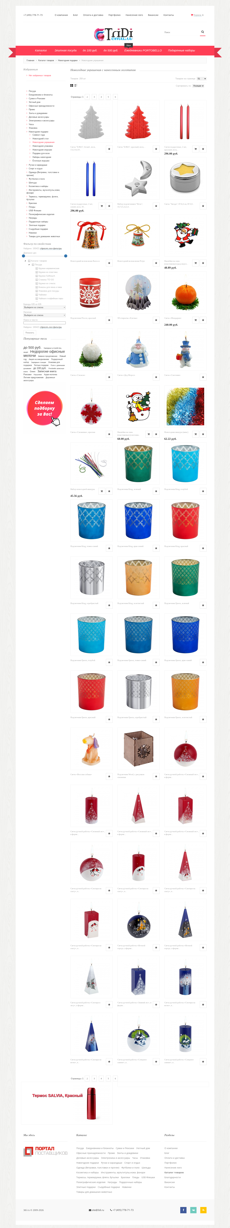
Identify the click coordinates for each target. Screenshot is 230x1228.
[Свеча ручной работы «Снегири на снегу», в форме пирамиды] (185, 863)
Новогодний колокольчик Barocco (85, 261)
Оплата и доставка (93, 15)
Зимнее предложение (47, 356)
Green (32, 371)
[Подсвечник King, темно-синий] (91, 520)
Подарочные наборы (38, 221)
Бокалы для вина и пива (50, 287)
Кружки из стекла (47, 283)
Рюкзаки (27, 374)
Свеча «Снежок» (77, 375)
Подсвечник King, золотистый (130, 603)
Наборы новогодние (42, 157)
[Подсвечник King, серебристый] (91, 577)
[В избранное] (109, 149)
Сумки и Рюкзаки (37, 98)
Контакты (169, 15)
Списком (76, 85)
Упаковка (33, 128)
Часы (31, 124)
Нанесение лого (134, 15)
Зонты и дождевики (38, 113)
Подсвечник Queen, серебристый (131, 717)
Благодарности (172, 1177)
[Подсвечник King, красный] (185, 520)
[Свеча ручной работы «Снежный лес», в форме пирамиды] (138, 806)
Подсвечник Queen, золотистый (178, 717)
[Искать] (202, 32)
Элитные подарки (37, 225)
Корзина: (198, 15)
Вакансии (153, 15)
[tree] (44, 280)
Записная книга (47, 371)
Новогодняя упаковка (43, 146)
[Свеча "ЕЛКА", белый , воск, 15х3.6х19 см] (91, 121)
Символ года (39, 135)
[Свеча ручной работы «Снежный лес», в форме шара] (185, 749)
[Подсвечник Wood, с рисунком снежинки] (138, 749)
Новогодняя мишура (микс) (176, 432)
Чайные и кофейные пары (51, 298)
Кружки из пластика (48, 272)
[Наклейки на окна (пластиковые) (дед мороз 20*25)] (185, 235)
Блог (75, 15)
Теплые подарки (41, 365)
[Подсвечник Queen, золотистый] (185, 692)
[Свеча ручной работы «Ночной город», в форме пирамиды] (185, 920)
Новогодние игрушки (42, 150)
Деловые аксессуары (39, 117)
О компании (61, 15)
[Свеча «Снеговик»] (185, 349)
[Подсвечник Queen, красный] (91, 692)
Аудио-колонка (50, 374)
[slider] (23, 255)
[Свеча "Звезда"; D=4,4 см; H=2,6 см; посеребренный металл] (185, 178)
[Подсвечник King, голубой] (185, 463)
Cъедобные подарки (38, 229)
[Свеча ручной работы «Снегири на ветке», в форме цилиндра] (185, 977)
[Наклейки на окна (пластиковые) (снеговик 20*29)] (138, 406)
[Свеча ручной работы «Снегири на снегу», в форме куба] (91, 920)
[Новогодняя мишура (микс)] (185, 406)
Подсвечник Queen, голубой (82, 660)
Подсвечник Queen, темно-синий (131, 660)
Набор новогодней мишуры (82, 489)
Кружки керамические (49, 268)
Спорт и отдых (36, 168)
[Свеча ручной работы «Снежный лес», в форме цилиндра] (91, 806)
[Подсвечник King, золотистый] (138, 577)
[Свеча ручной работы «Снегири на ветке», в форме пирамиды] (91, 1034)
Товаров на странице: (185, 78)
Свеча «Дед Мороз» (126, 375)
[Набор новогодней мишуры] (91, 463)
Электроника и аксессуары (41, 120)
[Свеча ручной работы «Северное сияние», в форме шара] (138, 1034)
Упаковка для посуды (49, 291)
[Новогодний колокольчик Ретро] (138, 235)
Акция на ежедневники (39, 359)
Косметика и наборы (38, 186)
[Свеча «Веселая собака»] (91, 749)
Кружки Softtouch (47, 276)
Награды (33, 218)
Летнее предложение (33, 377)
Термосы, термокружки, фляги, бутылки (97, 1177)
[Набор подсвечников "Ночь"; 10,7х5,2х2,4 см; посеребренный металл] (138, 178)
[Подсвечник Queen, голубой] (91, 635)
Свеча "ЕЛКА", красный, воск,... (131, 147)
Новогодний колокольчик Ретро (131, 261)
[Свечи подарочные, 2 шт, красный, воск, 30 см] (185, 121)
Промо (32, 109)
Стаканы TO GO (46, 279)
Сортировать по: (183, 86)
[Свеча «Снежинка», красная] (91, 406)
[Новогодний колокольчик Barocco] (91, 235)
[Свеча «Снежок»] (91, 349)
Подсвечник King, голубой (176, 489)
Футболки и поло (37, 179)
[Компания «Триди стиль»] (115, 34)
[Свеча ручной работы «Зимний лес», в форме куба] (138, 977)
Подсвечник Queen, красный (82, 717)
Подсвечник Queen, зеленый (176, 603)
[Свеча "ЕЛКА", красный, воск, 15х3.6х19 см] (138, 121)
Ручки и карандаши (38, 165)
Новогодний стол (41, 138)
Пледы (32, 207)
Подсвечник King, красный (176, 546)
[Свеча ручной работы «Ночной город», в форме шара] (138, 920)
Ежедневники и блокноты (41, 95)
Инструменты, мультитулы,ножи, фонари (123, 1172)
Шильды (33, 182)
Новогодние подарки (67, 60)
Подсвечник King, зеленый (129, 489)
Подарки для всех (41, 153)
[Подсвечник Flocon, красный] (89, 292)
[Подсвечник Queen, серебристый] (138, 692)
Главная (30, 60)
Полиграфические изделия (41, 214)
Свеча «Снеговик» (172, 375)
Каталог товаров (46, 60)
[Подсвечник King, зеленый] (138, 463)
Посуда (32, 91)
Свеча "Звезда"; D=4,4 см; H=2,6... (179, 204)
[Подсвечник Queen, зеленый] (185, 577)
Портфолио (114, 15)
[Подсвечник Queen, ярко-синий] (185, 635)
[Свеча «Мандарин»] (185, 292)
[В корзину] (195, 149)
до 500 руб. (32, 347)
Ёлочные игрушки (41, 161)
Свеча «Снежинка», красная (82, 432)
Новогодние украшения (43, 142)
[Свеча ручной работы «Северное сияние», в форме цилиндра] (185, 1034)
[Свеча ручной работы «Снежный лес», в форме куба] (185, 806)
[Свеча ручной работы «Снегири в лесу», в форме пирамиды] (91, 977)
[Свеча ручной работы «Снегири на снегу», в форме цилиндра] (138, 863)
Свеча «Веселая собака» (81, 774)
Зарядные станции (38, 362)
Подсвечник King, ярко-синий (130, 546)
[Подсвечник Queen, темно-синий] (138, 635)
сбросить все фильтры (51, 248)
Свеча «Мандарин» (172, 318)
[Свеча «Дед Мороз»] (138, 349)
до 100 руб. (39, 368)
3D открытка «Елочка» (127, 318)
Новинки (33, 233)
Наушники (38, 374)
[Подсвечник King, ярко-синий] (138, 520)
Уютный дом (34, 102)
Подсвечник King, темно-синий (84, 546)
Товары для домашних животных (44, 236)
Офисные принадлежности (41, 106)
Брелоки (33, 203)
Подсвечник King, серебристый (84, 603)
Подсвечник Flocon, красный (83, 318)
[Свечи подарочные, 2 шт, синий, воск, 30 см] (91, 178)
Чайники (42, 295)
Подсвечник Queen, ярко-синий (178, 660)
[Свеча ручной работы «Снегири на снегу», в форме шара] (91, 863)
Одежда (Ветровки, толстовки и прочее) (97, 1167)
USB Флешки (35, 210)
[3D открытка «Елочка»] (138, 292)
